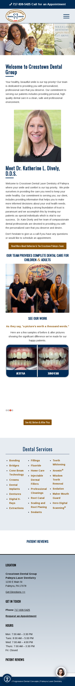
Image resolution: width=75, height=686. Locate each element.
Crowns (14, 479)
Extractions (16, 508)
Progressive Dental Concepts (25, 681)
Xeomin (58, 470)
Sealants (36, 512)
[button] (7, 410)
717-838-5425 (22, 610)
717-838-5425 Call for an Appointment (39, 4)
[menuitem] (64, 16)
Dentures (15, 494)
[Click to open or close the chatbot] (61, 672)
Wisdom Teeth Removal (58, 479)
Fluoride (36, 465)
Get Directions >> (15, 592)
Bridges (14, 465)
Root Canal (37, 498)
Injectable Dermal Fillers (37, 479)
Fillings (35, 460)
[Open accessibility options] (7, 679)
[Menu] (64, 16)
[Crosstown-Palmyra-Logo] (31, 16)
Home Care (37, 470)
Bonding (14, 460)
